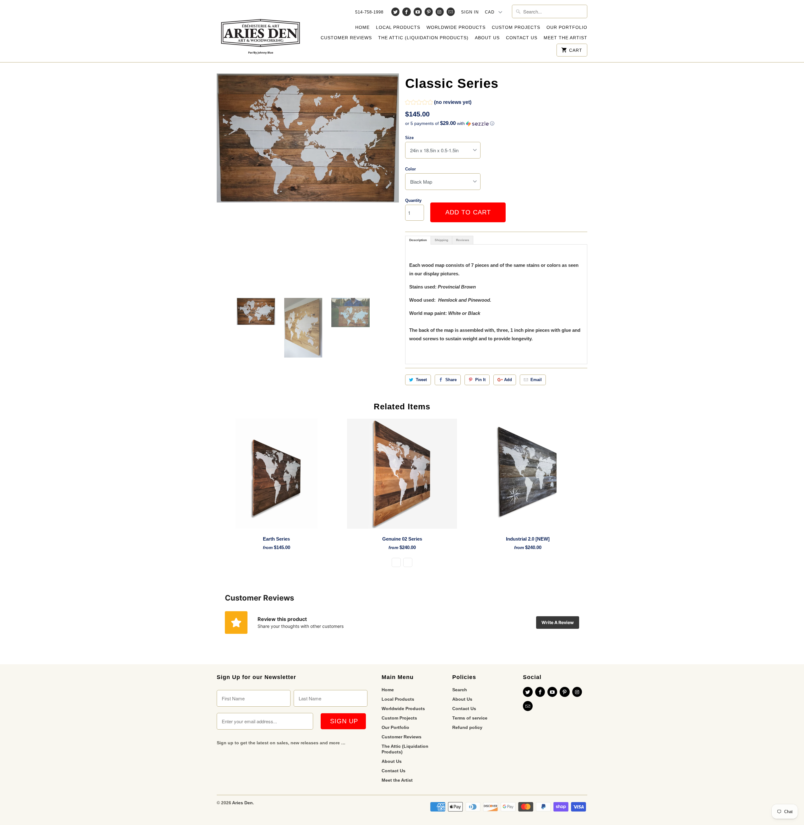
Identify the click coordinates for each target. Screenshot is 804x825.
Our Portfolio (566, 27)
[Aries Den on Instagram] (440, 12)
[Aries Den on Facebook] (406, 12)
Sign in (470, 12)
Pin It (480, 379)
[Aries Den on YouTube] (418, 12)
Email (536, 379)
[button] (438, 103)
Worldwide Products (456, 27)
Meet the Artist (565, 37)
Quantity (413, 200)
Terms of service (469, 717)
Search (459, 689)
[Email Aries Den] (451, 12)
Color (410, 169)
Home (362, 27)
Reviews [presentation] (462, 240)
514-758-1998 (369, 12)
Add (508, 379)
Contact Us (521, 37)
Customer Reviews (346, 37)
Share (451, 379)
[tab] (418, 240)
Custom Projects (516, 27)
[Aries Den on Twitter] (395, 12)
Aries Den (242, 802)
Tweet (421, 379)
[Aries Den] (261, 31)
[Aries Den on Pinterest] (429, 12)
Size (409, 137)
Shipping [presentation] (441, 240)
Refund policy (467, 727)
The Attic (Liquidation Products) (423, 37)
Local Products (398, 27)
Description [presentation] (418, 240)
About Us (487, 37)
